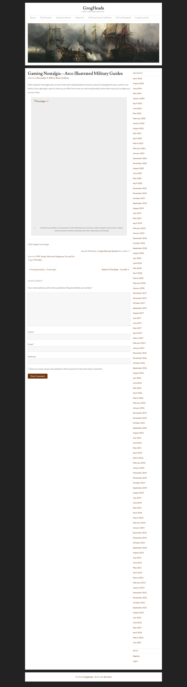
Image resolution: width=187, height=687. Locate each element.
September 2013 (140, 548)
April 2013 (137, 572)
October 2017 (139, 303)
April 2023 (137, 103)
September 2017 (140, 308)
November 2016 (140, 358)
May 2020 (137, 178)
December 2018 (140, 238)
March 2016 (138, 398)
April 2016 (137, 393)
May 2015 (137, 448)
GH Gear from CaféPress (99, 17)
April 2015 (137, 453)
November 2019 (140, 193)
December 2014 (140, 473)
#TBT (38, 256)
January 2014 (138, 528)
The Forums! (46, 17)
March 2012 (138, 637)
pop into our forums (109, 251)
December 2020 (140, 158)
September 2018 (140, 248)
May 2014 (137, 508)
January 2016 (138, 408)
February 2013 (139, 582)
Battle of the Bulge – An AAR (114, 269)
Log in (135, 661)
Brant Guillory (62, 78)
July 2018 (137, 258)
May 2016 (137, 388)
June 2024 (137, 88)
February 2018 (139, 283)
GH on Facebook (123, 17)
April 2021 (137, 138)
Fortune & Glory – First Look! (43, 269)
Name (31, 332)
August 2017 (138, 313)
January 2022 (138, 123)
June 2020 (137, 173)
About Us (79, 17)
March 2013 (138, 577)
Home (33, 17)
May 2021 (137, 133)
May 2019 (137, 218)
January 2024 (138, 98)
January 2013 (138, 587)
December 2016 (140, 353)
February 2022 (139, 118)
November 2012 (140, 597)
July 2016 (137, 378)
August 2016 (138, 373)
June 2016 (137, 383)
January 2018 (138, 288)
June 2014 (137, 503)
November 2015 (140, 418)
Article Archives (63, 17)
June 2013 (137, 562)
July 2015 (137, 438)
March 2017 (138, 338)
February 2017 (139, 343)
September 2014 (140, 488)
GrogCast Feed (142, 17)
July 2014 (137, 498)
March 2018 (138, 278)
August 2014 (138, 493)
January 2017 (138, 348)
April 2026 (137, 78)
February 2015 (139, 463)
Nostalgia (38, 260)
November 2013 (140, 538)
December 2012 (140, 592)
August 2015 (138, 433)
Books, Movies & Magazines (52, 256)
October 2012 (139, 602)
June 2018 (137, 263)
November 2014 (140, 478)
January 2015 (138, 468)
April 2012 (137, 632)
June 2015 (137, 443)
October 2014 (139, 483)
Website (32, 356)
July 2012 (137, 617)
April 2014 (137, 513)
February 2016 (139, 403)
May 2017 (137, 328)
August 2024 (138, 83)
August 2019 (138, 208)
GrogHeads (93, 8)
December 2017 (140, 293)
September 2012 (140, 607)
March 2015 (138, 458)
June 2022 (137, 108)
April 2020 (137, 183)
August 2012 (138, 612)
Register (136, 656)
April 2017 (137, 333)
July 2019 (137, 213)
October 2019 (139, 198)
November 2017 (140, 298)
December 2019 (140, 188)
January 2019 (138, 233)
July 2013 (137, 558)
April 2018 (137, 273)
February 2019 (139, 228)
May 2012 (137, 627)
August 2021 (138, 128)
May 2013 (137, 568)
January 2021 (138, 153)
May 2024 (137, 93)
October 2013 (139, 542)
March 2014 (138, 518)
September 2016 (140, 368)
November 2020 (140, 163)
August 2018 (138, 253)
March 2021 (138, 143)
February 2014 (139, 523)
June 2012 (137, 622)
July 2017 (137, 318)
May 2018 (137, 268)
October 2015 (139, 423)
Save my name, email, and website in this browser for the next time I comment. (66, 369)
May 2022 (137, 113)
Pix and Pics (70, 256)
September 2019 (140, 203)
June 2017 (137, 323)
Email (31, 344)
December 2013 (140, 532)
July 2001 (137, 642)
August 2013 (138, 552)
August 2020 (138, 168)
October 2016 (139, 363)
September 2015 (140, 428)
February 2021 (139, 148)
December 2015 (140, 413)
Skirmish (108, 677)
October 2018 (139, 243)
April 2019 (137, 223)
